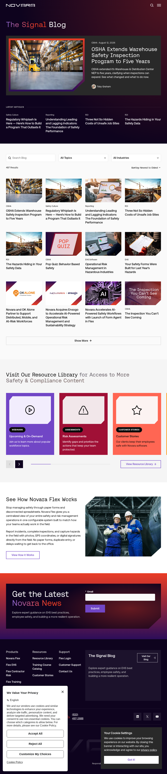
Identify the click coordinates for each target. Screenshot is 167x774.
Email (89, 591)
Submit (95, 608)
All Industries (121, 157)
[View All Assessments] (83, 424)
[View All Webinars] (30, 424)
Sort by (135, 167)
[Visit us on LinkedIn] (137, 717)
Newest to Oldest (149, 167)
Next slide (19, 464)
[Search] (150, 5)
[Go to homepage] (20, 5)
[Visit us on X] (147, 717)
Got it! (131, 759)
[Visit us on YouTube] (157, 717)
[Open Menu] (159, 5)
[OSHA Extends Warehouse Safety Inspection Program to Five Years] (47, 65)
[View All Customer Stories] (137, 424)
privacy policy (149, 750)
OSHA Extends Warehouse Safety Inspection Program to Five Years (124, 55)
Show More (81, 340)
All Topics (66, 157)
